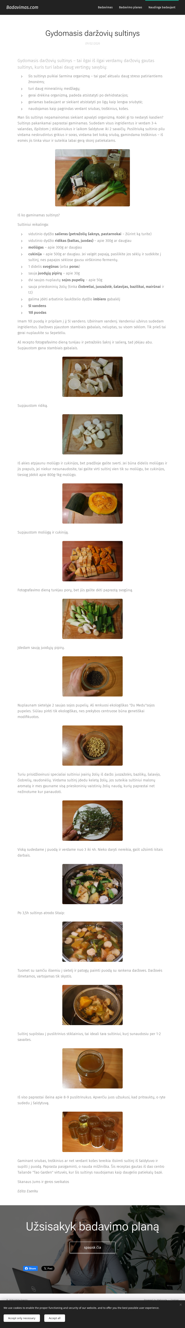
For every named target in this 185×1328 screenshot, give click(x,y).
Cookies (175, 1300)
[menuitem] (105, 7)
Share (32, 1268)
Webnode (162, 1300)
